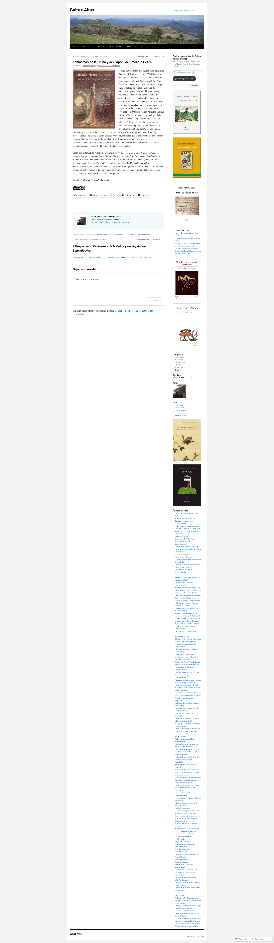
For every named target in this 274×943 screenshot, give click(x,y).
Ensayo (177, 357)
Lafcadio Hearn (120, 234)
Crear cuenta (179, 405)
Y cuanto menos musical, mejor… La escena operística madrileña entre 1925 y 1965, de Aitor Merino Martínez (188, 590)
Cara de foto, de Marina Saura (185, 598)
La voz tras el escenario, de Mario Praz (188, 595)
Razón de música (117, 46)
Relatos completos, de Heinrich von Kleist (90, 56)
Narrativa (91, 46)
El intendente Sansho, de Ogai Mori (149, 56)
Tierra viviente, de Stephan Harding (187, 828)
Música (177, 359)
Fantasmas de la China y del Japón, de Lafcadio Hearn (112, 62)
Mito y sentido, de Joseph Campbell (187, 623)
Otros (177, 365)
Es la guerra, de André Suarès (185, 539)
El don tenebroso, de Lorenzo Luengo (188, 526)
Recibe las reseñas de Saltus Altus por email (187, 57)
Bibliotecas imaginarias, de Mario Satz (188, 777)
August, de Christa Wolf (183, 841)
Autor (82, 46)
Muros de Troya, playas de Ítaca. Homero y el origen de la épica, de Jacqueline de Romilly (187, 772)
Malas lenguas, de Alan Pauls (185, 518)
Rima (129, 46)
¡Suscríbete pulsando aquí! (184, 79)
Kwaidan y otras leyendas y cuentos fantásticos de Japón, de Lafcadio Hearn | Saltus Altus (116, 257)
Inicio (75, 46)
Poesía (177, 367)
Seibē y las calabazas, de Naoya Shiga (188, 905)
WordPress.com (180, 415)
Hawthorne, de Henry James (184, 908)
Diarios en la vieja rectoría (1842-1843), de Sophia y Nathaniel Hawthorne (186, 805)
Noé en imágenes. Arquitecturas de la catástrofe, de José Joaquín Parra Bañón (187, 759)
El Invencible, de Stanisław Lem (186, 869)
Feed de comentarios (182, 413)
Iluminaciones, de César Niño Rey (186, 546)
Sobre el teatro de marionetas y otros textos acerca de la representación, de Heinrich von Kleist (187, 577)
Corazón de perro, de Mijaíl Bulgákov (188, 918)
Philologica (102, 46)
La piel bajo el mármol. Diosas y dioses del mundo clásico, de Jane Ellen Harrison (187, 787)
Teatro (177, 370)
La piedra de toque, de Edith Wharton (187, 921)
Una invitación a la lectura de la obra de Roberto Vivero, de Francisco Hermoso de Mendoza (188, 687)
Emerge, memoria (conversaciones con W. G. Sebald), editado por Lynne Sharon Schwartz (188, 818)
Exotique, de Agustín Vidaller (185, 911)
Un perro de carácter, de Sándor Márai (188, 528)
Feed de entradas (180, 410)
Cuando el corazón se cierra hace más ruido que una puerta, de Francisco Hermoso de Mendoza (187, 603)
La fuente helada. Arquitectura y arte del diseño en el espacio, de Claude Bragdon (187, 674)
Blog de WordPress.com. (195, 936)
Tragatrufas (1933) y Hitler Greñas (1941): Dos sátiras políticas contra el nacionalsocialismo (187, 533)
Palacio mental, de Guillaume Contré (187, 749)
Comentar (154, 300)
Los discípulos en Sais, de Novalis (186, 248)
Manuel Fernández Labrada (109, 65)
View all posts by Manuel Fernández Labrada (110, 222)
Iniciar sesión (179, 407)
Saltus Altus (82, 10)
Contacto (138, 46)
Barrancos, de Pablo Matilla (184, 654)
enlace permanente (142, 234)
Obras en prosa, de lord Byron (185, 631)
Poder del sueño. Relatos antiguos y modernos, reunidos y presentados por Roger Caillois (188, 900)
